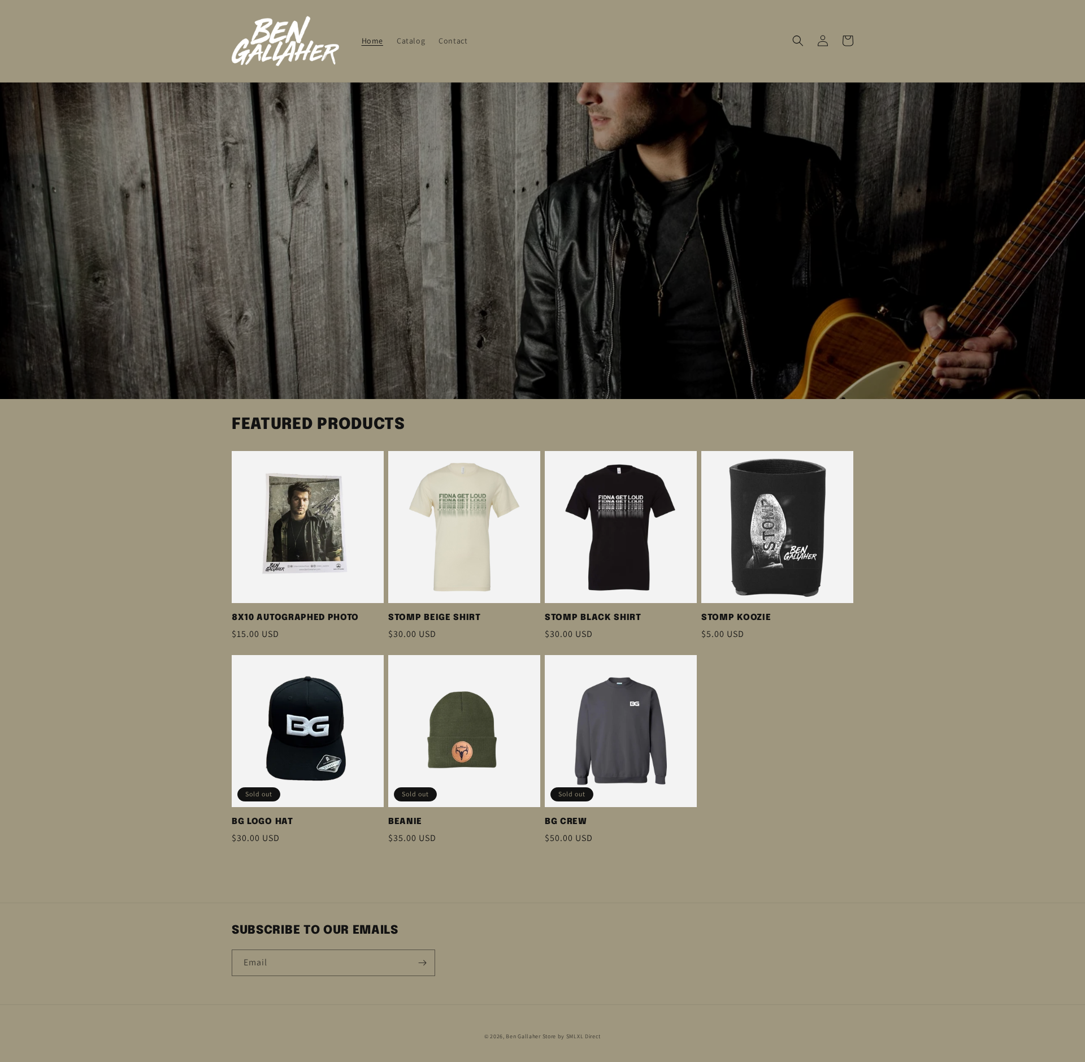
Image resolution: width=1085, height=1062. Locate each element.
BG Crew (566, 821)
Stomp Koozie (736, 617)
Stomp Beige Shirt (434, 617)
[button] (797, 40)
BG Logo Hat (262, 821)
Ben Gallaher (523, 1036)
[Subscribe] (422, 963)
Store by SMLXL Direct (571, 1036)
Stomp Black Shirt (593, 617)
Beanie (405, 821)
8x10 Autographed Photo (295, 617)
